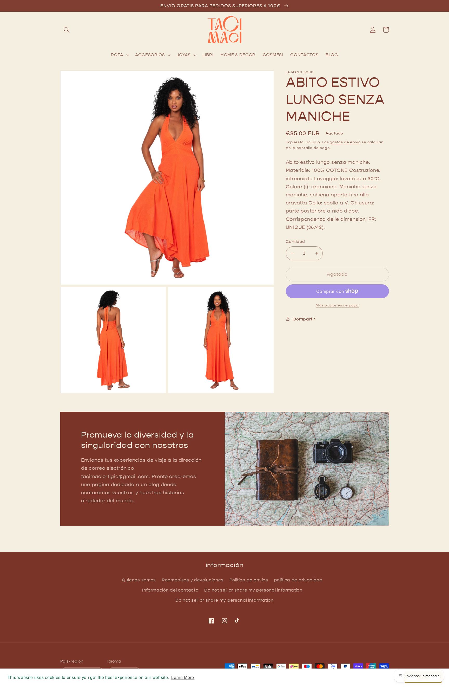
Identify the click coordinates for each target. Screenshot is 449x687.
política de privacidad (298, 579)
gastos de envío (345, 142)
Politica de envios (248, 579)
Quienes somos (139, 579)
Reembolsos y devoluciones (192, 579)
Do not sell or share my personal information (253, 590)
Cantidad (295, 241)
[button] (67, 29)
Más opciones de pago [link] (337, 305)
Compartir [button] (304, 318)
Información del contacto (170, 590)
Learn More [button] (182, 677)
